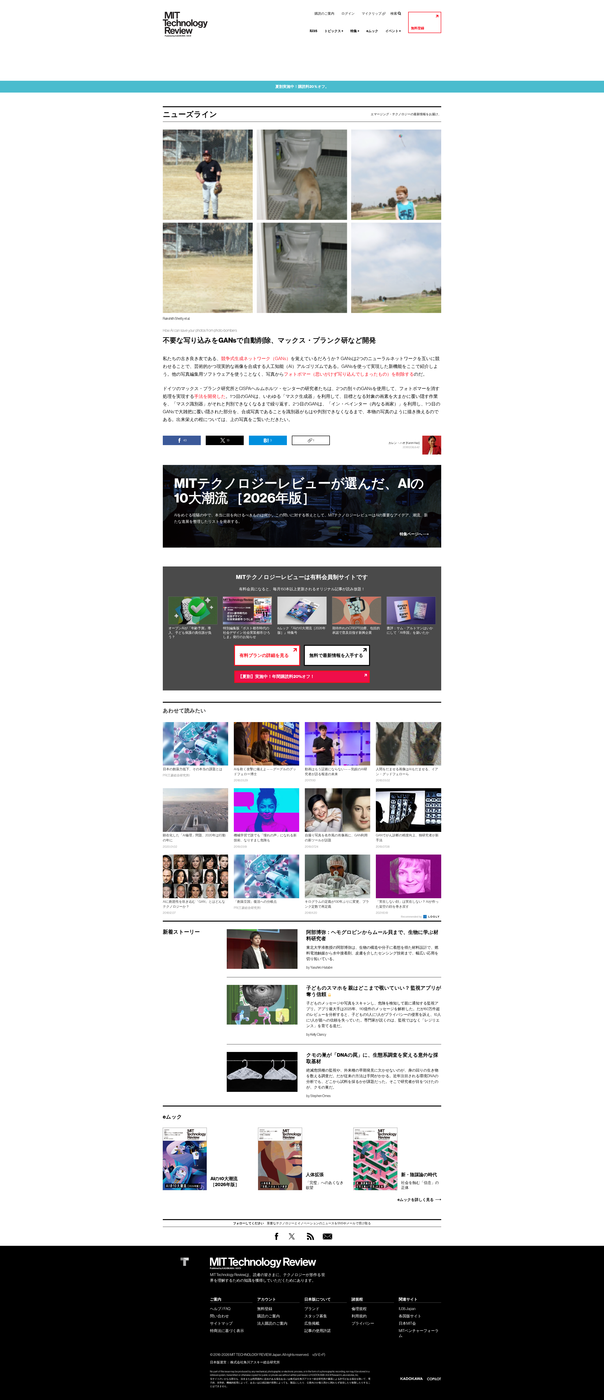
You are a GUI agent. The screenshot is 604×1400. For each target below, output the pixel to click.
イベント (393, 31)
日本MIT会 (407, 1323)
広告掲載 (311, 1323)
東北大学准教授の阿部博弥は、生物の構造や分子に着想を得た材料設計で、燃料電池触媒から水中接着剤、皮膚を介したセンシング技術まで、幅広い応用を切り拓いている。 (372, 953)
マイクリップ (372, 13)
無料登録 (417, 28)
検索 (393, 13)
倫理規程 (359, 1308)
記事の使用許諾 (317, 1330)
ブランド (311, 1308)
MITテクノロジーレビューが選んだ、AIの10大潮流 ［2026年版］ (299, 490)
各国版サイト (410, 1316)
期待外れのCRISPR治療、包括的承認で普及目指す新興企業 (356, 630)
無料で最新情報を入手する (336, 655)
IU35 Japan (407, 1308)
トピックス (333, 31)
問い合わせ (219, 1316)
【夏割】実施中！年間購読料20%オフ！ (276, 676)
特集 (354, 31)
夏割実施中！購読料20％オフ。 (302, 86)
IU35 (313, 31)
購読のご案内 (324, 13)
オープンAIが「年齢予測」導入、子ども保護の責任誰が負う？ (189, 632)
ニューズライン (190, 114)
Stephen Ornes (320, 1096)
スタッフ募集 (315, 1316)
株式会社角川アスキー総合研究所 (255, 1362)
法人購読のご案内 (272, 1323)
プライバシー (363, 1323)
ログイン (348, 13)
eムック (372, 31)
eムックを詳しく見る (416, 1200)
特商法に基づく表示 (227, 1330)
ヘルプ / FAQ (220, 1308)
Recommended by (412, 916)
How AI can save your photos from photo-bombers (200, 330)
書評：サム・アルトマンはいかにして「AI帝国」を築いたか (410, 630)
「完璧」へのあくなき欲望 (325, 1180)
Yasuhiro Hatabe (321, 967)
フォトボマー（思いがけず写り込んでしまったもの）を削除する (349, 374)
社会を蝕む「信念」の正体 (420, 1180)
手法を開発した (210, 396)
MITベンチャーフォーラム (419, 1333)
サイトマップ (221, 1323)
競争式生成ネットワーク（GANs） (256, 358)
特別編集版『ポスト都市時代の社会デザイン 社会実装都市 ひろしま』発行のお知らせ (246, 632)
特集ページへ (411, 534)
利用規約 (359, 1316)
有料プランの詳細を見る (264, 655)
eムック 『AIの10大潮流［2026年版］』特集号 (301, 630)
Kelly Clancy (318, 1034)
